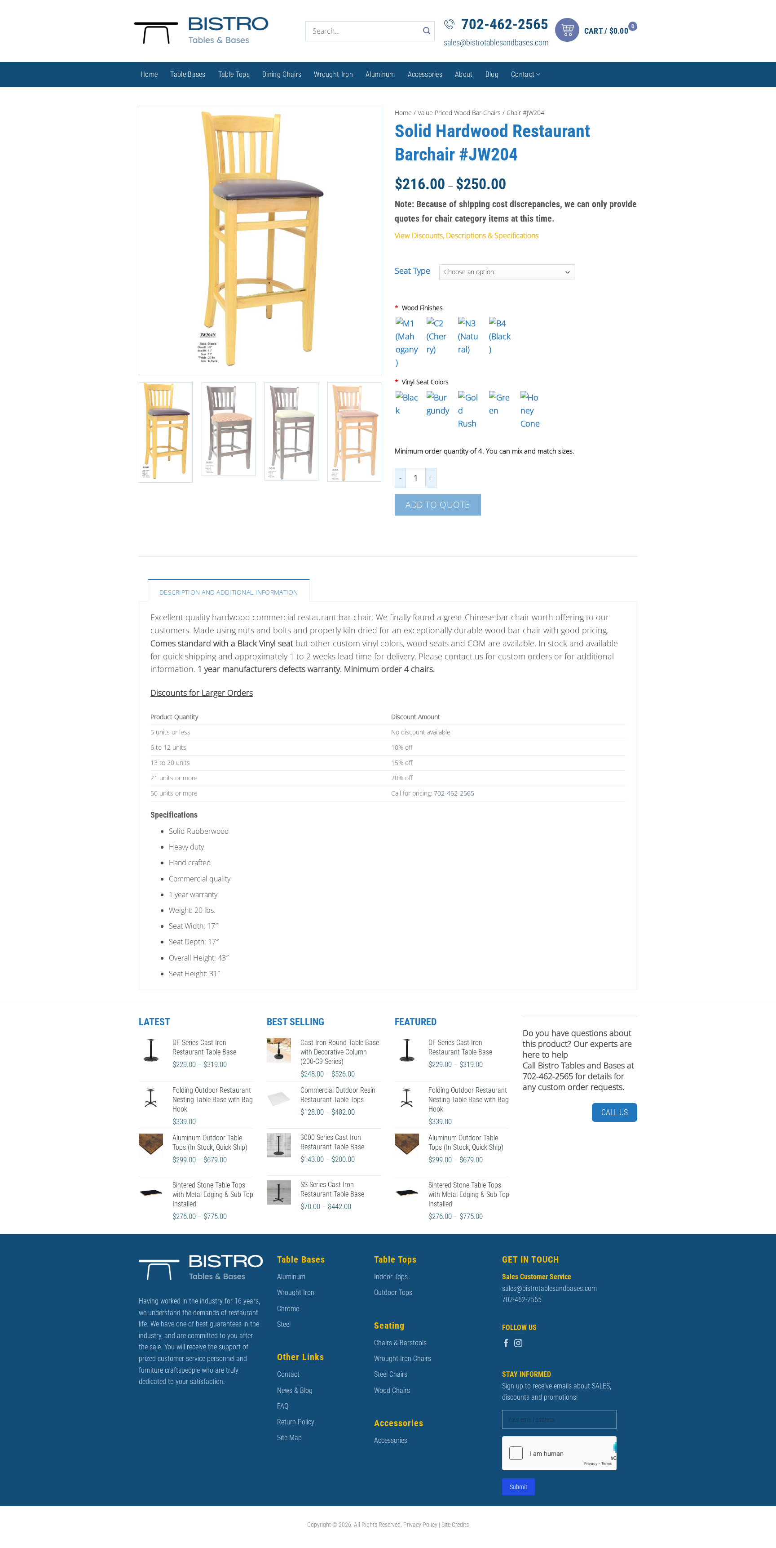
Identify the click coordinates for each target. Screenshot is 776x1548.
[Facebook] (506, 1343)
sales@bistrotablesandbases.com (496, 42)
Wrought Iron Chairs (402, 1358)
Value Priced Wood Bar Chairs (459, 112)
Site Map (289, 1437)
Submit (518, 1486)
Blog (491, 74)
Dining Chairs (281, 74)
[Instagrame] (518, 1343)
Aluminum (380, 74)
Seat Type (412, 271)
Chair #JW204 (525, 112)
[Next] (365, 240)
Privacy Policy (420, 1525)
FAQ (282, 1406)
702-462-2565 (504, 24)
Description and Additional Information (228, 592)
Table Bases (188, 74)
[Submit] (426, 31)
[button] (598, 31)
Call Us (614, 1112)
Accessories (425, 74)
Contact (522, 74)
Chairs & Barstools (400, 1343)
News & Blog (295, 1390)
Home (149, 74)
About (464, 74)
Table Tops (234, 74)
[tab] (229, 590)
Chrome (288, 1308)
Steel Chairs (390, 1374)
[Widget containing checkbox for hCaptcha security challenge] (559, 1453)
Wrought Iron (333, 74)
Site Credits (455, 1525)
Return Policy (295, 1422)
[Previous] (155, 240)
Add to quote (438, 504)
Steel (284, 1324)
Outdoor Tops (393, 1292)
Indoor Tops (391, 1276)
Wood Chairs (392, 1390)
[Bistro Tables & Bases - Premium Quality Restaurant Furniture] (201, 31)
